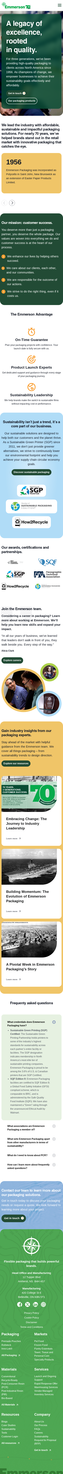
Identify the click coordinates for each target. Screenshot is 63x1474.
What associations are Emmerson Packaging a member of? (26, 1128)
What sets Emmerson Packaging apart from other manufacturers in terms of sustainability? (28, 1142)
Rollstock (6, 1345)
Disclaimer (31, 1322)
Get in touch (41, 1450)
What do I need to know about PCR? (27, 1155)
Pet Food (39, 1341)
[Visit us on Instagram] (43, 1304)
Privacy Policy (31, 1313)
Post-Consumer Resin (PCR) (12, 1385)
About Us (39, 1421)
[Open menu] (60, 5)
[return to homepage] (16, 5)
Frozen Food (41, 1345)
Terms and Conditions (31, 1327)
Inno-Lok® (6, 1348)
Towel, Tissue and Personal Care (43, 1354)
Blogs (4, 1421)
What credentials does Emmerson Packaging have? (26, 1024)
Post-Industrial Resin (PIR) (12, 1393)
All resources (8, 1443)
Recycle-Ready (9, 1380)
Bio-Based (6, 1398)
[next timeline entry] (12, 203)
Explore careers (12, 660)
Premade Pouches (11, 1341)
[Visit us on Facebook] (19, 1304)
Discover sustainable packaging (31, 472)
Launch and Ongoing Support (45, 1378)
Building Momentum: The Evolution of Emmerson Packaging (27, 896)
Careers (38, 1432)
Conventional (8, 1376)
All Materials (8, 1404)
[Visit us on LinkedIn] (35, 1304)
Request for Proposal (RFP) (45, 1442)
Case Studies (8, 1425)
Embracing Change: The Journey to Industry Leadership (26, 823)
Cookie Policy (31, 1317)
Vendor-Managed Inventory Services (43, 1393)
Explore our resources (16, 763)
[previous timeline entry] (4, 203)
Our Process (40, 1425)
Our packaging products (21, 101)
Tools (4, 1432)
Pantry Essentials (43, 1348)
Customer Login (9, 1436)
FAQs (37, 1429)
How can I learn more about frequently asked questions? (28, 1166)
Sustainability (8, 1429)
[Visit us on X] (27, 1304)
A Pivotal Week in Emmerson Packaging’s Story (30, 966)
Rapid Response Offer (45, 1383)
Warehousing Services (46, 1387)
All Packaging (9, 1355)
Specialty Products (44, 1359)
